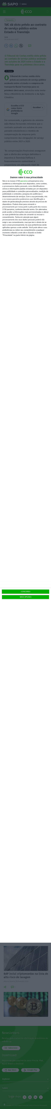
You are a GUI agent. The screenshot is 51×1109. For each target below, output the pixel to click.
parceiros (24, 181)
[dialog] (25, 554)
